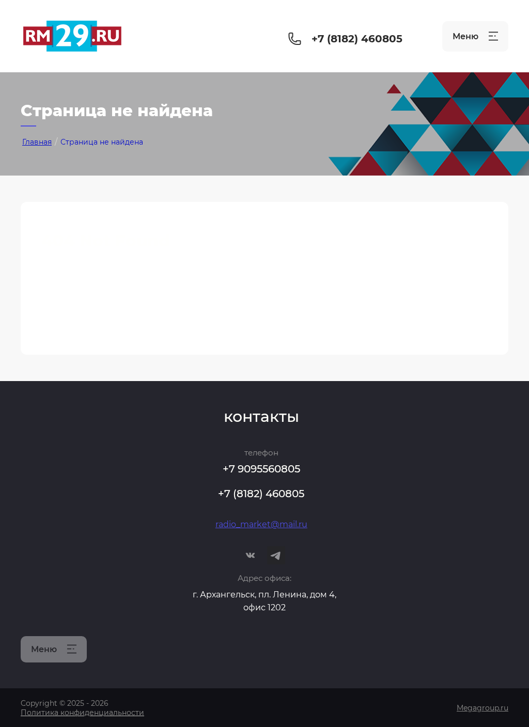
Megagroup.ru (482, 708)
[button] (475, 36)
